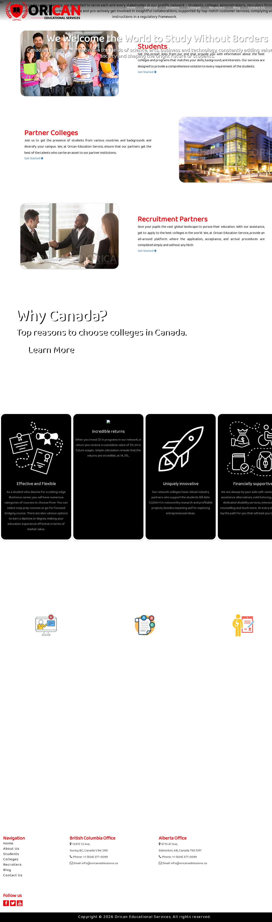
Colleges (194, 8)
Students (173, 8)
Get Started (146, 72)
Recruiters (217, 8)
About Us (151, 8)
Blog (236, 8)
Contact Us (256, 8)
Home (131, 8)
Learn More (50, 350)
